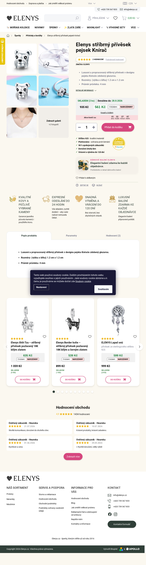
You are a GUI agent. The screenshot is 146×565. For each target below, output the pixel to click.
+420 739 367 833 (121, 501)
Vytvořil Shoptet (110, 549)
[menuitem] (19, 27)
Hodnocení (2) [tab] (113, 235)
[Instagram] (115, 514)
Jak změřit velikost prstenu (60, 3)
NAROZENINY (126, 107)
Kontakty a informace (80, 524)
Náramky (11, 499)
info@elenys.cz (120, 495)
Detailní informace (85, 90)
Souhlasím (103, 289)
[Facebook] (110, 514)
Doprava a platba (36, 3)
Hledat (77, 18)
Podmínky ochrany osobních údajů (51, 509)
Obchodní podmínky (47, 503)
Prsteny (10, 494)
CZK (131, 3)
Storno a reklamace (47, 494)
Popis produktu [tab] (29, 235)
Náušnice (11, 504)
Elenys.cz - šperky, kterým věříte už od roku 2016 (73, 538)
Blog (73, 503)
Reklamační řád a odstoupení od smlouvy (84, 513)
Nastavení (41, 287)
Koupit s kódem (107, 113)
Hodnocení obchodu (15, 3)
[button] (54, 392)
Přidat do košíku (113, 127)
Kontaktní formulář (121, 524)
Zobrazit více (73, 456)
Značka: (83, 64)
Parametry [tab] (71, 235)
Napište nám (76, 519)
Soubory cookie (83, 281)
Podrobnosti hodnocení (115, 60)
